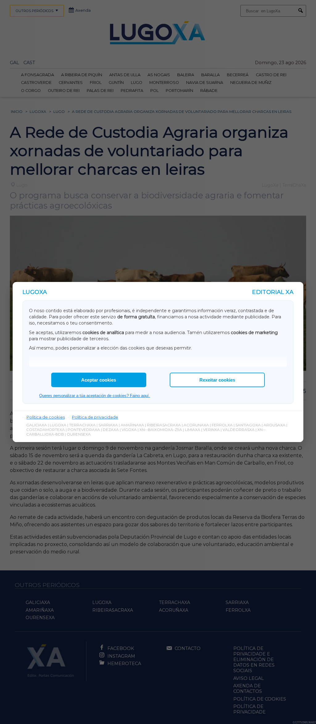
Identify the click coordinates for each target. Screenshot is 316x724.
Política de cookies (46, 417)
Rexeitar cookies (217, 380)
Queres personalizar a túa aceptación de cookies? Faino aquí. (94, 395)
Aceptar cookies (98, 380)
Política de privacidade (95, 417)
